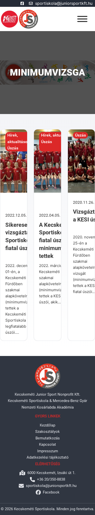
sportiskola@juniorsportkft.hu (63, 3)
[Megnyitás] (82, 19)
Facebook (51, 492)
